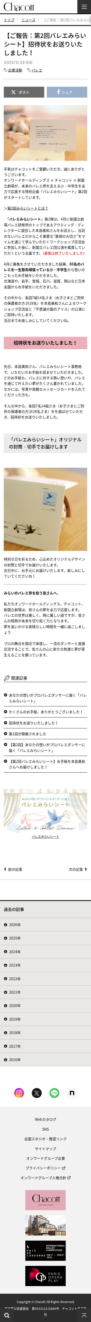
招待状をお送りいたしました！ (33, 722)
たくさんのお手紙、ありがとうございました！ (46, 711)
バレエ (37, 70)
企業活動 (15, 70)
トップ (9, 19)
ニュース (28, 19)
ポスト (24, 92)
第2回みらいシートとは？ (27, 208)
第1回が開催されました (27, 733)
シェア (67, 92)
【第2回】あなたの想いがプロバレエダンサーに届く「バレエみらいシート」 (47, 747)
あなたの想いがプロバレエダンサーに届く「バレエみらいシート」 (48, 697)
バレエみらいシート (45, 836)
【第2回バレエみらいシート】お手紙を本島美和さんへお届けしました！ (47, 764)
